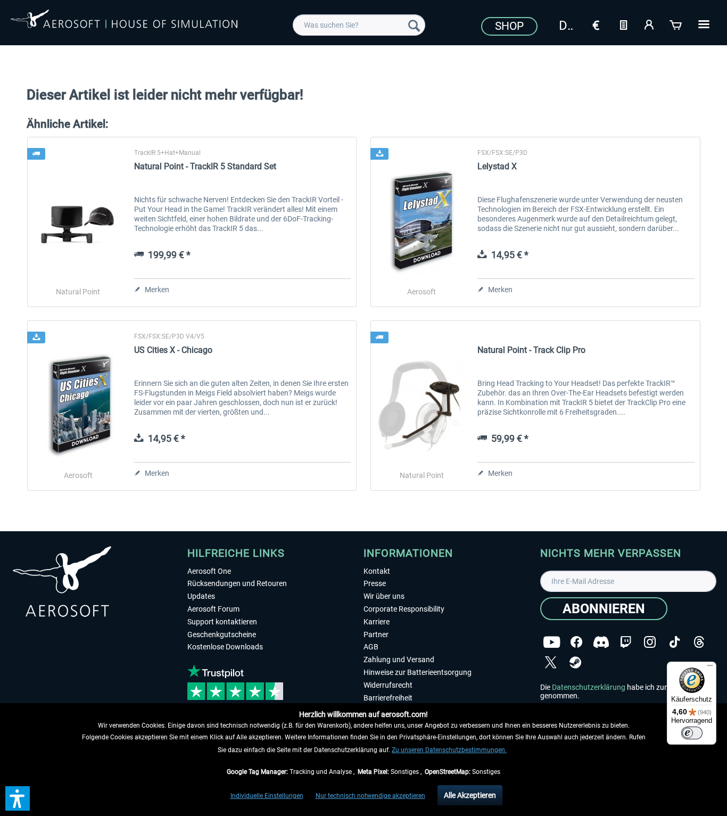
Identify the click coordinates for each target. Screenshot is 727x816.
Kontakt (376, 571)
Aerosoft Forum (213, 609)
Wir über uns (383, 596)
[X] (551, 662)
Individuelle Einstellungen (266, 795)
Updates (201, 596)
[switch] (692, 733)
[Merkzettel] (623, 24)
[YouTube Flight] (551, 642)
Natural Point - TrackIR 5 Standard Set (205, 166)
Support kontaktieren (222, 621)
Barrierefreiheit (387, 698)
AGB (370, 646)
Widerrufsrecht (387, 685)
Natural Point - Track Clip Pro (531, 350)
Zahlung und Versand (398, 659)
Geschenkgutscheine (221, 634)
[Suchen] (414, 25)
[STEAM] (575, 662)
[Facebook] (576, 642)
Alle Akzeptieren (470, 795)
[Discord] (601, 642)
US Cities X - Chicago (173, 350)
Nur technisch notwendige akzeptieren (370, 795)
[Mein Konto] (649, 24)
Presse (374, 583)
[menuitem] (359, 25)
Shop (509, 26)
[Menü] (710, 668)
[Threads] (699, 642)
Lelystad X (497, 166)
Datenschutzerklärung (588, 687)
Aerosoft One (209, 571)
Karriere (376, 621)
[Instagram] (650, 642)
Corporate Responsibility (403, 609)
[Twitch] (626, 642)
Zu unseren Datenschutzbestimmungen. (449, 750)
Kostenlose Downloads (225, 646)
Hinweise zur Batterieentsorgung (417, 672)
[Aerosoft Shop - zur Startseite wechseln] (124, 23)
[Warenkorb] (676, 24)
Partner (376, 634)
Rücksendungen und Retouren (237, 583)
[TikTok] (675, 642)
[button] (17, 798)
